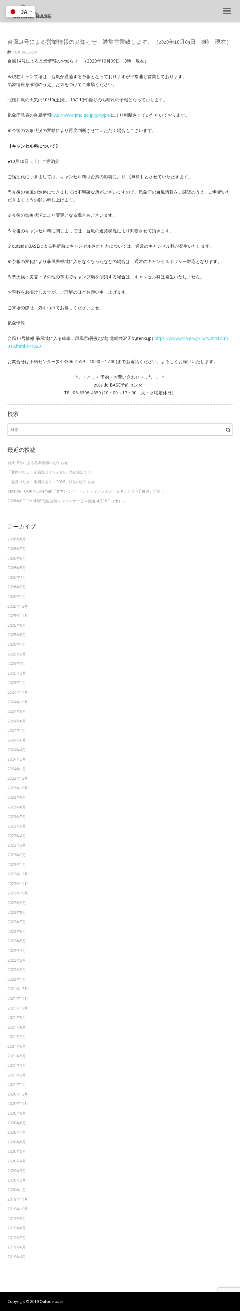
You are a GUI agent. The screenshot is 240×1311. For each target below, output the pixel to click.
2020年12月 (18, 1094)
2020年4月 (17, 1161)
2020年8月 (17, 1123)
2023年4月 (17, 835)
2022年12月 (18, 874)
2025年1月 (17, 682)
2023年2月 (17, 855)
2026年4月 (17, 577)
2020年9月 (17, 1113)
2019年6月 (17, 1247)
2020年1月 (17, 1189)
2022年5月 (17, 941)
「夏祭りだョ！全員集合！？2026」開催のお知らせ (51, 481)
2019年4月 (17, 1256)
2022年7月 (17, 921)
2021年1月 (17, 1084)
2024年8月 (17, 721)
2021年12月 (18, 988)
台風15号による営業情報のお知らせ (38, 462)
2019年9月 (17, 1218)
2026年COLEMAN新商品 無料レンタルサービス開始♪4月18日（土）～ (67, 501)
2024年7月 (17, 730)
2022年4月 (17, 950)
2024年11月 (18, 692)
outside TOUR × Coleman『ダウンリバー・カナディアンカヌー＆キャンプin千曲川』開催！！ (88, 491)
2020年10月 (18, 1103)
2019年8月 (17, 1228)
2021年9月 (17, 1017)
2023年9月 (17, 797)
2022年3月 (17, 960)
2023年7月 (17, 816)
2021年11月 (18, 998)
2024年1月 (17, 769)
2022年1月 (17, 979)
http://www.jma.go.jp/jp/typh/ (81, 115)
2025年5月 (17, 654)
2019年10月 (18, 1209)
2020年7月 (17, 1132)
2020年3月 (17, 1170)
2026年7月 (17, 548)
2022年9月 (17, 902)
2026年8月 (17, 539)
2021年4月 (17, 1065)
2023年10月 (18, 788)
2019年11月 (18, 1199)
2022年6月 (17, 931)
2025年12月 (18, 606)
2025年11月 (18, 615)
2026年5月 (17, 567)
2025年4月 (17, 663)
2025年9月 (17, 625)
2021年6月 (17, 1046)
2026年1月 (17, 596)
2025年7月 (17, 644)
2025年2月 (17, 673)
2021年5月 (17, 1056)
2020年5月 (17, 1151)
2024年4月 (17, 749)
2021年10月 (18, 1008)
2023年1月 (17, 864)
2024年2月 (17, 759)
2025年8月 (17, 634)
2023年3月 (17, 845)
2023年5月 (17, 826)
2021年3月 (17, 1075)
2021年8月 (17, 1027)
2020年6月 (17, 1142)
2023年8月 (17, 807)
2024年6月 (17, 740)
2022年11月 (18, 883)
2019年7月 (17, 1237)
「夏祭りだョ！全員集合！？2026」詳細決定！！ (49, 472)
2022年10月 (18, 893)
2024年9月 (17, 711)
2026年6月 (17, 558)
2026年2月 (17, 587)
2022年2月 (17, 969)
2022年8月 (17, 912)
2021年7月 (17, 1036)
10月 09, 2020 (24, 52)
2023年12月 (18, 778)
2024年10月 (18, 702)
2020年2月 (17, 1180)
